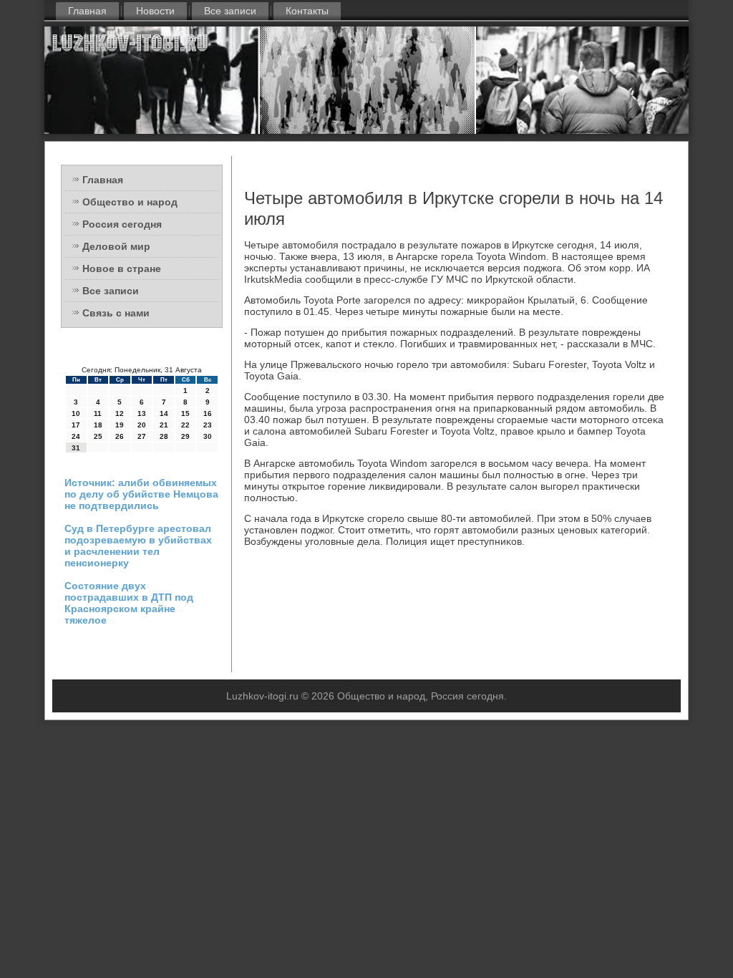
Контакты (307, 10)
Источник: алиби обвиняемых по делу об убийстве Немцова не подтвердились (141, 494)
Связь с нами (116, 313)
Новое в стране (121, 268)
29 (185, 436)
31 (76, 448)
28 (164, 436)
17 (76, 425)
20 (141, 425)
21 (164, 425)
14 (164, 413)
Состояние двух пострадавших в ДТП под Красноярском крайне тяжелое (128, 603)
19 (119, 425)
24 (76, 436)
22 (185, 425)
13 (141, 413)
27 (141, 436)
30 (207, 436)
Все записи (230, 10)
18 (98, 425)
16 (207, 413)
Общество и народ (130, 202)
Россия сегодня (122, 224)
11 (98, 413)
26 (119, 436)
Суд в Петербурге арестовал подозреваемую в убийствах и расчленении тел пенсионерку (138, 545)
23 (207, 425)
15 (185, 413)
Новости (155, 10)
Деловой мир (116, 246)
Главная (87, 10)
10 (76, 413)
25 (98, 436)
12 (119, 413)
